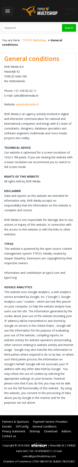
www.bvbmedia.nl (27, 104)
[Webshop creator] (39, 445)
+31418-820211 (43, 451)
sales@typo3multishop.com (39, 456)
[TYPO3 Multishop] (39, 10)
